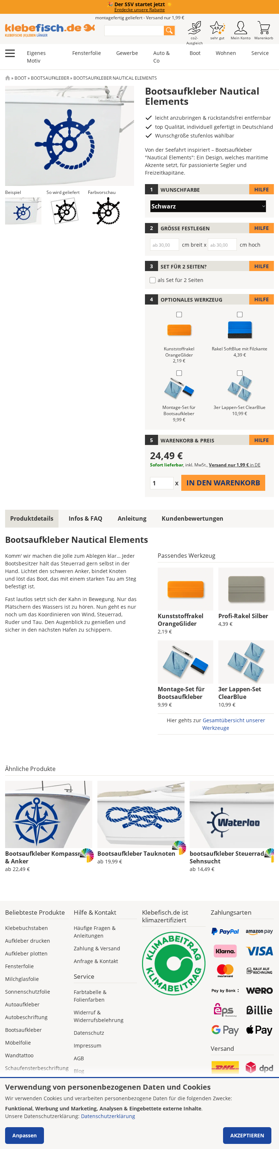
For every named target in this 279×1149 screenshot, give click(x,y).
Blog (79, 1071)
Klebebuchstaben (26, 928)
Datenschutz (89, 1032)
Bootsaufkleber (50, 78)
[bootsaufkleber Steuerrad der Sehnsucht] (233, 814)
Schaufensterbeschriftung (37, 1068)
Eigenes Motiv (36, 56)
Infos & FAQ (85, 518)
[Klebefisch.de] (50, 30)
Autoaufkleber (22, 1004)
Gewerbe (127, 52)
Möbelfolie (18, 1042)
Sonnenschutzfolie (27, 991)
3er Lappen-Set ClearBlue (239, 693)
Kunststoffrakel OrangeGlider (180, 620)
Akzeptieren (247, 1135)
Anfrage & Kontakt (96, 961)
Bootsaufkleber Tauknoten (136, 854)
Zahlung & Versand (97, 948)
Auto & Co (161, 56)
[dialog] (139, 1113)
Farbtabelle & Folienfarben (90, 996)
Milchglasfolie (22, 978)
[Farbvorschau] (106, 210)
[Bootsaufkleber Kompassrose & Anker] (48, 814)
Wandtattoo (19, 1055)
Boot (195, 52)
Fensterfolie (86, 52)
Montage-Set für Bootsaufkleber (181, 693)
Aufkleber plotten (26, 953)
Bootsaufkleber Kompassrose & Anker (47, 857)
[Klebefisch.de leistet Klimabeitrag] (174, 963)
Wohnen (226, 52)
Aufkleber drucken (27, 940)
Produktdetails (31, 518)
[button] (23, 210)
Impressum (87, 1045)
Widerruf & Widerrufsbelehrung (99, 1016)
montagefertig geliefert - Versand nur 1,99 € (139, 18)
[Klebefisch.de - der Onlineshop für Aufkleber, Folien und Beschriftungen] (7, 78)
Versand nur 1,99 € (234, 465)
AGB (79, 1058)
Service (260, 52)
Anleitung (132, 518)
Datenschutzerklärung (108, 1116)
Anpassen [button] (24, 1135)
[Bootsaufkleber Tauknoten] (141, 814)
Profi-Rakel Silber (243, 616)
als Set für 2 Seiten (180, 280)
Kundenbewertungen (192, 518)
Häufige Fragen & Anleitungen (95, 932)
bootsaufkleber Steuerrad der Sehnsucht (232, 857)
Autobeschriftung (26, 1017)
